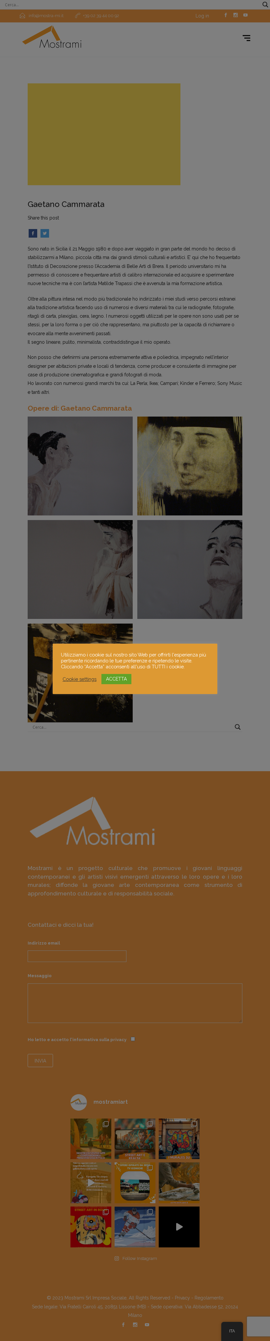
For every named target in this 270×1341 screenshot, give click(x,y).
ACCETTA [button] (116, 679)
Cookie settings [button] (79, 679)
